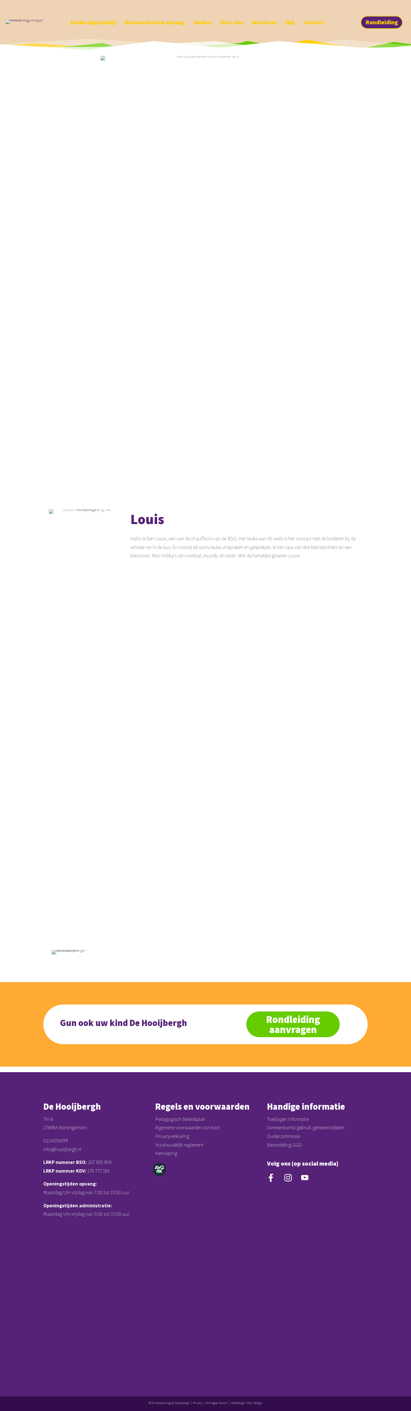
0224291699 (55, 1140)
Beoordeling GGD (284, 1145)
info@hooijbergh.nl (62, 1149)
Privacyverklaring (172, 1136)
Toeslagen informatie (288, 1119)
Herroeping (166, 1153)
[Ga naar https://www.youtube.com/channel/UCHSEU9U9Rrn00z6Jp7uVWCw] (397, 7)
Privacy (197, 1403)
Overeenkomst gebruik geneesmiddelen (305, 1127)
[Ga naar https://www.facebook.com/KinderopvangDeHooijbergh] (377, 7)
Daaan (223, 1403)
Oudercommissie (283, 1136)
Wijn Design (254, 1403)
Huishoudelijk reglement (179, 1145)
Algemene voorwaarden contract (187, 1127)
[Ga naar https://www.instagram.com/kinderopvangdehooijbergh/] (387, 7)
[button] (382, 22)
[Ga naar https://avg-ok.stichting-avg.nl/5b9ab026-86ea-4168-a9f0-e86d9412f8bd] (159, 1169)
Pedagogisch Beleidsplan (180, 1119)
